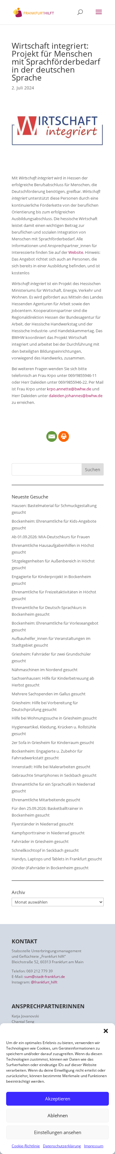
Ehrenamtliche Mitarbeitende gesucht (46, 800)
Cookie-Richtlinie (26, 1145)
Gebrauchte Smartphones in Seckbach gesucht (54, 775)
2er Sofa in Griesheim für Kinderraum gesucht (53, 742)
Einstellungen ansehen (57, 1132)
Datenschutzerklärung (62, 1145)
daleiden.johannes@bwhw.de (75, 395)
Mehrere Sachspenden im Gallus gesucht (49, 694)
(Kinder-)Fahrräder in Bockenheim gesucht (50, 867)
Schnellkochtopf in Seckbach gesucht (45, 850)
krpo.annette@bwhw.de (69, 389)
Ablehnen (58, 1115)
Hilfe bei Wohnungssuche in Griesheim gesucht (54, 718)
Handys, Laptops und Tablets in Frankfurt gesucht (57, 859)
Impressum (93, 1145)
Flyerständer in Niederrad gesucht (43, 824)
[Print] (63, 436)
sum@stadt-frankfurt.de (44, 976)
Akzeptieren (57, 1099)
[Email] (51, 436)
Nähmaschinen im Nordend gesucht (45, 669)
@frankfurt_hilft (44, 982)
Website (75, 252)
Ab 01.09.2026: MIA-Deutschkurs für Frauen (51, 536)
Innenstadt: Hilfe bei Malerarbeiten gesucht (51, 766)
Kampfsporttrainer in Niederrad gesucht (48, 833)
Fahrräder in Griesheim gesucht (40, 841)
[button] (106, 1031)
